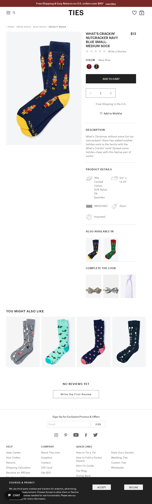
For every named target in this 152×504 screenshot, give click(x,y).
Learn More (111, 4)
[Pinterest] (66, 436)
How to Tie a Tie (86, 452)
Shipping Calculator (18, 467)
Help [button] (9, 446)
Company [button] (47, 446)
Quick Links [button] (84, 446)
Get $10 (46, 472)
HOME (11, 27)
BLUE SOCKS (39, 27)
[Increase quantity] (110, 93)
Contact (46, 462)
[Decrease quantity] (90, 93)
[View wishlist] (134, 12)
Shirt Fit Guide (85, 465)
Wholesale (117, 467)
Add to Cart (111, 78)
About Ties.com (50, 452)
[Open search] (14, 12)
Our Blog (81, 470)
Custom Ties (118, 462)
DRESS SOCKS (23, 27)
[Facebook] (86, 436)
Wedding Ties (119, 457)
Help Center (13, 452)
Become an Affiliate (18, 472)
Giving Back (83, 475)
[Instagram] (56, 436)
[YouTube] (76, 436)
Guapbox (46, 457)
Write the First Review (76, 394)
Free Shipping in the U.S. (111, 103)
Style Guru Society (122, 452)
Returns (10, 462)
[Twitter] (95, 436)
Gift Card (46, 467)
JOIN (98, 424)
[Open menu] (8, 12)
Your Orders (13, 457)
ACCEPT (101, 487)
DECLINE (133, 487)
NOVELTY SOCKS (57, 27)
